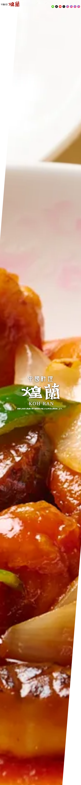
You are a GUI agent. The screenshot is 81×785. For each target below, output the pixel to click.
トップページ (33, 3)
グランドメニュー (51, 3)
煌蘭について (41, 3)
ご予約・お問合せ (76, 3)
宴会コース (66, 3)
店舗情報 (59, 3)
